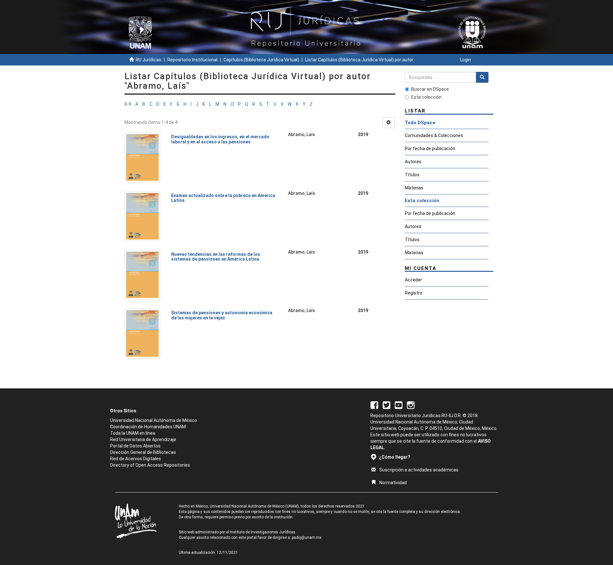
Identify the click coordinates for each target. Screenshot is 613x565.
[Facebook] (374, 404)
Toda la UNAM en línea (132, 433)
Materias (414, 187)
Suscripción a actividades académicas (418, 469)
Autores (413, 161)
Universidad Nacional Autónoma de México (153, 420)
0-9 (128, 104)
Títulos (412, 174)
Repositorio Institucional (192, 59)
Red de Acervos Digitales (135, 458)
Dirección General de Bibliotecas (143, 452)
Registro (413, 292)
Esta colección (426, 97)
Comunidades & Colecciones (434, 135)
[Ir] (482, 77)
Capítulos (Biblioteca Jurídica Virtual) (261, 59)
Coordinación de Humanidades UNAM (148, 426)
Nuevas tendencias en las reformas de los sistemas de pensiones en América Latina (215, 257)
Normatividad (393, 482)
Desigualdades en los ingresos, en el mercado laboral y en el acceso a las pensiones (220, 139)
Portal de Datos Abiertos (135, 445)
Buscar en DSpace (430, 89)
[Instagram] (411, 404)
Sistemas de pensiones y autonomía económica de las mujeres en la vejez (221, 315)
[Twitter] (386, 404)
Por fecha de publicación (430, 148)
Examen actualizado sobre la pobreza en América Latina (223, 198)
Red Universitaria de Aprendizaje (143, 439)
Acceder (413, 279)
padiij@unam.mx (307, 537)
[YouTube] (399, 404)
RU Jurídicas (148, 59)
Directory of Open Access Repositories (150, 465)
